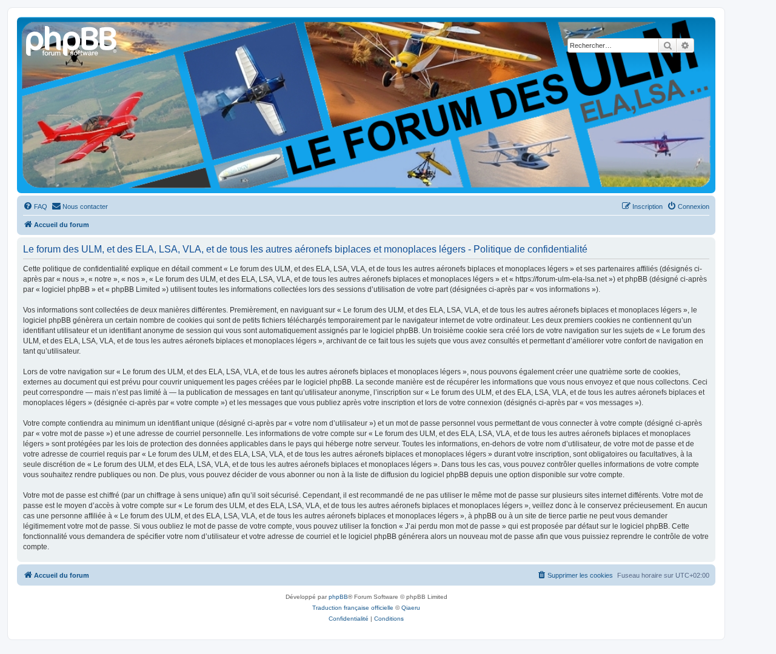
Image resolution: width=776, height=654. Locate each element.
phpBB (338, 596)
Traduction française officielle (352, 607)
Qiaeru (410, 607)
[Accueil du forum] (72, 39)
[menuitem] (35, 206)
